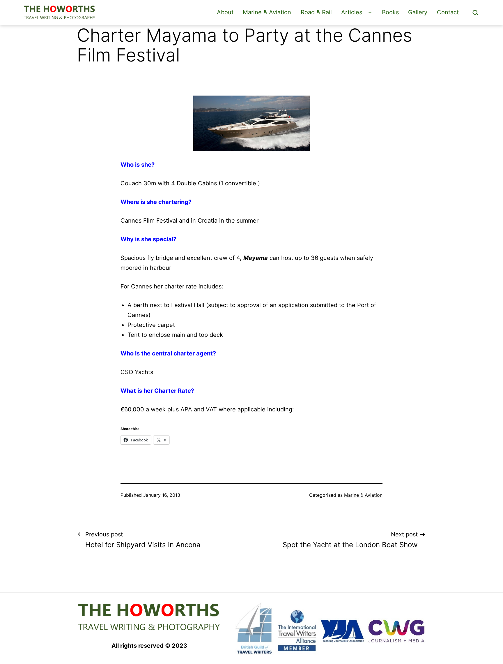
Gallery (417, 12)
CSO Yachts (137, 372)
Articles (351, 12)
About (225, 12)
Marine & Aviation (267, 12)
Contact (448, 12)
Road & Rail (316, 12)
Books (390, 12)
